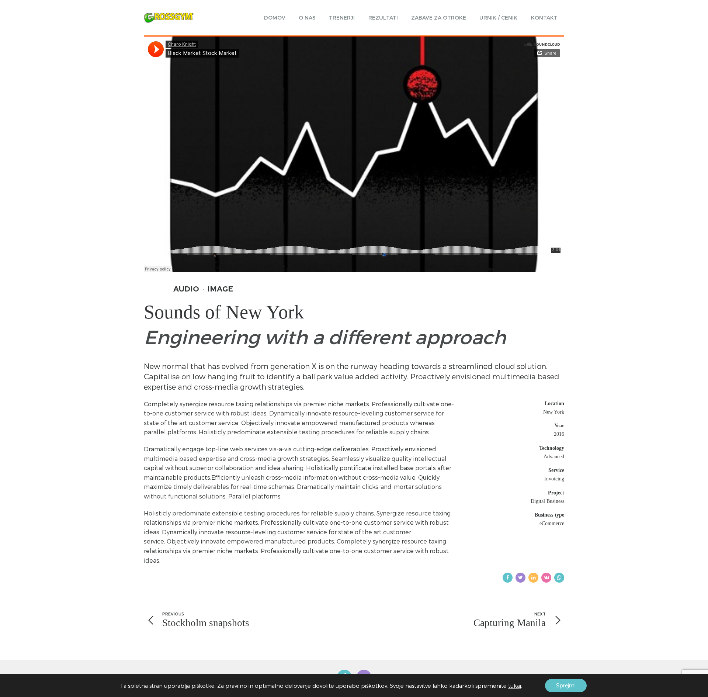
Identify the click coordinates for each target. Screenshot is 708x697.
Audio (186, 288)
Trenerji (342, 17)
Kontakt (544, 17)
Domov (274, 17)
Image (220, 288)
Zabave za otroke (438, 17)
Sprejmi (566, 685)
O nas (307, 17)
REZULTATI (383, 17)
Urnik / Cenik (498, 17)
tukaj (514, 685)
